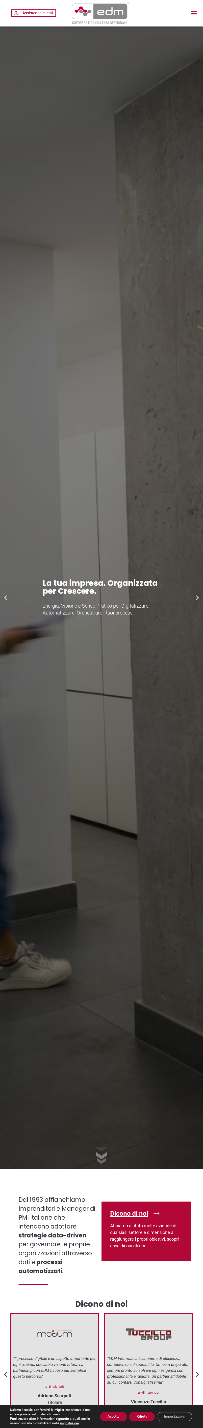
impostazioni (69, 1423)
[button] (194, 13)
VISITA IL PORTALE (34, 733)
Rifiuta (141, 1416)
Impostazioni (174, 1416)
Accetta (113, 1416)
